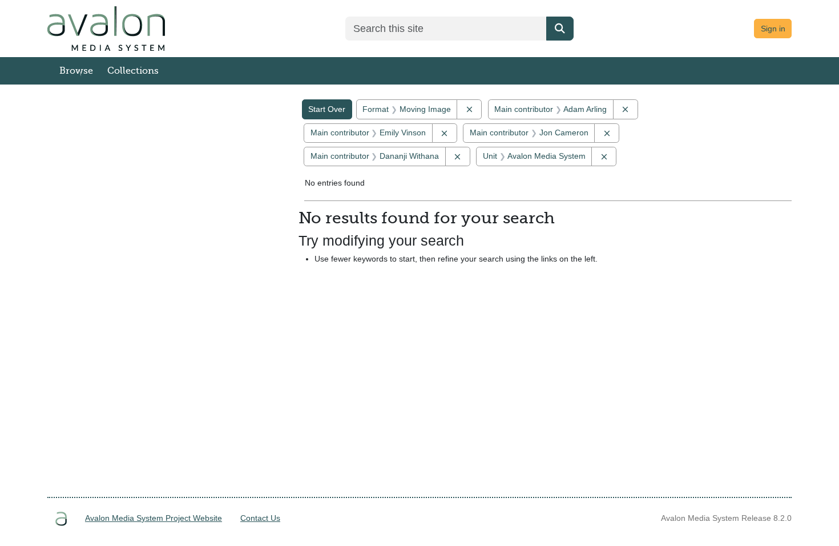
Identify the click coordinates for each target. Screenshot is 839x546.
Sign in (773, 28)
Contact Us (260, 518)
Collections (133, 71)
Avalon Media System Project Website (153, 518)
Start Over (326, 109)
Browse (76, 71)
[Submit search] (560, 29)
